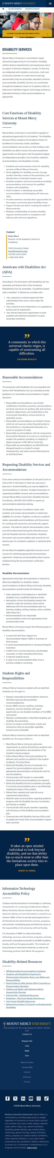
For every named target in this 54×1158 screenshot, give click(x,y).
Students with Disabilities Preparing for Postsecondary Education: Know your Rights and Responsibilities (27, 977)
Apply (27, 1051)
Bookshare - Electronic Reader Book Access (25, 998)
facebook (8, 1099)
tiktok (46, 1099)
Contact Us (27, 1034)
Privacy (27, 1082)
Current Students (15, 9)
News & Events (27, 1062)
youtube (31, 1099)
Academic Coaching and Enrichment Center (22, 12)
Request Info (27, 1041)
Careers (27, 1072)
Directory (27, 1077)
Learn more (32, 1147)
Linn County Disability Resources (20, 1001)
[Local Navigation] (47, 33)
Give (27, 1055)
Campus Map (27, 1067)
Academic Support (32, 9)
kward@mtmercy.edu (17, 251)
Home (3, 9)
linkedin (23, 1099)
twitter (15, 1099)
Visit (27, 1046)
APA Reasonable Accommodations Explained (26, 971)
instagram (39, 1099)
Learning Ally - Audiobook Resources (22, 995)
